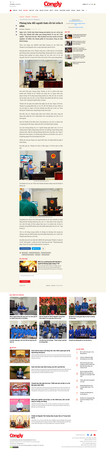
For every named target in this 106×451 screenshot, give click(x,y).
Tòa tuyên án (35, 16)
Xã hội (36, 10)
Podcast (73, 10)
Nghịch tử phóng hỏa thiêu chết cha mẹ (79, 63)
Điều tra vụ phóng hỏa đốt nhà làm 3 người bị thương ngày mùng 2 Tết (49, 262)
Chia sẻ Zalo (37, 248)
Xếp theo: (48, 285)
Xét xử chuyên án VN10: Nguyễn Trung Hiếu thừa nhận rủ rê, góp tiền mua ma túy (52, 317)
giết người (38, 254)
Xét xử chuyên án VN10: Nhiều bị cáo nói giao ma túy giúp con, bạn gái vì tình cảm (87, 374)
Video (83, 10)
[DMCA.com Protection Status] (31, 447)
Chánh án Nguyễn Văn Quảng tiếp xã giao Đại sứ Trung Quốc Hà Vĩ (51, 417)
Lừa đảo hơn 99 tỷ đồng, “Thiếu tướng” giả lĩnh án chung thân (53, 341)
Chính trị (15, 10)
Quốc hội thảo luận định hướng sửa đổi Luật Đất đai (48, 367)
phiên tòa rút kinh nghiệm (28, 254)
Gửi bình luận (25, 281)
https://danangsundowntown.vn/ (75, 21)
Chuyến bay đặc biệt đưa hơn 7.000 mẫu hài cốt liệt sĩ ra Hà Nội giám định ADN (50, 384)
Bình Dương (24, 252)
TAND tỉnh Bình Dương (34, 252)
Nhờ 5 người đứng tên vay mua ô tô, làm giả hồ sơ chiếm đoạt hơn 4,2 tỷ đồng (23, 317)
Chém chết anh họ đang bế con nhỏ (87, 380)
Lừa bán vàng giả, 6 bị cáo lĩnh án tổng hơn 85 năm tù (23, 341)
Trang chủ (21, 16)
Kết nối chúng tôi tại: (80, 434)
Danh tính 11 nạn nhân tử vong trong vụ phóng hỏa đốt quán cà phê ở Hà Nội (79, 49)
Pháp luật (31, 10)
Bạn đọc (78, 10)
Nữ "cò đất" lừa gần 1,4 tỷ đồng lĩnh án (87, 352)
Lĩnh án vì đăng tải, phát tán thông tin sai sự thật (86, 358)
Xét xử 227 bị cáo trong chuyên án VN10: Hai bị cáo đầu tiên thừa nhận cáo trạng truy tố (87, 365)
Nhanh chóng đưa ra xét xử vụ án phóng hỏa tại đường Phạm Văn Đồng (79, 43)
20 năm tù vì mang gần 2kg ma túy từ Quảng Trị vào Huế (82, 317)
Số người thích (59, 285)
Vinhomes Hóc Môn (79, 27)
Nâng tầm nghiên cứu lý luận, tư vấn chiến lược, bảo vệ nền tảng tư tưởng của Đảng (50, 400)
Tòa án (20, 10)
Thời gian (53, 285)
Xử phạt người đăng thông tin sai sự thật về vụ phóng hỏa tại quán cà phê (80, 36)
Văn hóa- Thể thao (44, 10)
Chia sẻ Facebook (26, 248)
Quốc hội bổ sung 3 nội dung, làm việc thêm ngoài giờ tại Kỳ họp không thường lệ (50, 351)
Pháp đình (25, 10)
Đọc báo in (13, 6)
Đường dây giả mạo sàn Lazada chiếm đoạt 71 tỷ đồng (86, 387)
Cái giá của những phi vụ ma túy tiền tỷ (80, 340)
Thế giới (56, 10)
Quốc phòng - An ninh (65, 10)
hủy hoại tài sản (45, 254)
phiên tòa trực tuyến (45, 252)
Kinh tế (51, 10)
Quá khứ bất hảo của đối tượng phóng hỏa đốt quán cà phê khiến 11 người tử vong (79, 57)
